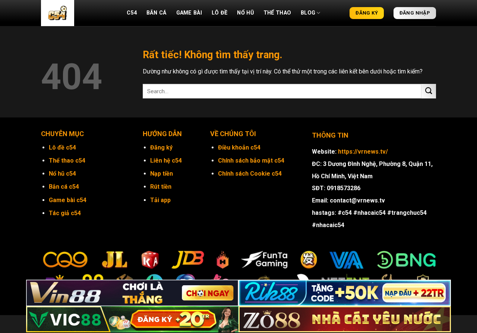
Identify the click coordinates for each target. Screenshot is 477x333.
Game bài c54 (67, 200)
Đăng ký (161, 147)
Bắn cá (156, 13)
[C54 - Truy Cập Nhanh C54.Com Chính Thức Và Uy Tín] (78, 13)
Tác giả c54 (65, 213)
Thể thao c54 (67, 160)
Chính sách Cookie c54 (250, 173)
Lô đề (219, 13)
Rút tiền (160, 186)
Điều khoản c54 (239, 147)
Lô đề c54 (62, 147)
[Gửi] (428, 91)
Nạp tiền (161, 173)
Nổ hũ (245, 13)
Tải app (160, 200)
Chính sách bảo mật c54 (251, 160)
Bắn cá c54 (64, 186)
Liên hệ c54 (166, 160)
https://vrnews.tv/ (363, 151)
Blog (308, 13)
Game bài (189, 13)
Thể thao (277, 13)
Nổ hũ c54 (62, 173)
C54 (132, 13)
